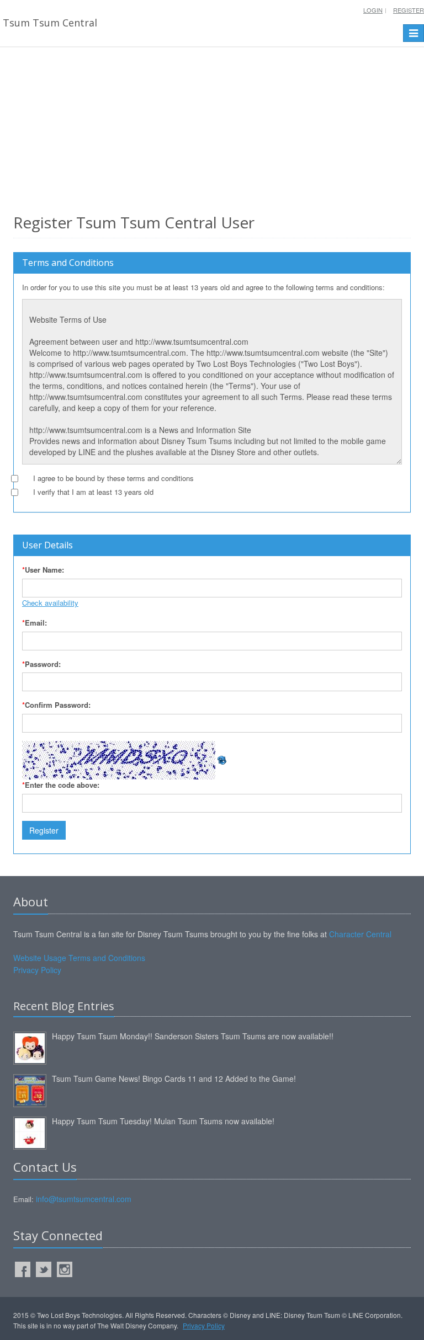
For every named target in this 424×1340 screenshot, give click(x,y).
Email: (34, 622)
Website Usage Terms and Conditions (79, 957)
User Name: (43, 569)
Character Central (360, 933)
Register (408, 10)
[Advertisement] (212, 127)
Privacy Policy (37, 969)
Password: (41, 664)
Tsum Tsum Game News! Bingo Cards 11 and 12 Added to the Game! (174, 1078)
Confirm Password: (56, 705)
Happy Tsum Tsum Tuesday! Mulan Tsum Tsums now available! (163, 1121)
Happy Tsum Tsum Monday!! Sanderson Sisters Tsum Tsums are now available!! (192, 1036)
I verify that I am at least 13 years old (93, 492)
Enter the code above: (60, 785)
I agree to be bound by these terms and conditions (113, 478)
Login (373, 10)
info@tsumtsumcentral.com (83, 1198)
